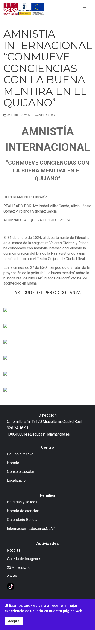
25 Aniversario (18, 568)
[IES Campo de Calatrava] (23, 9)
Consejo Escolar (20, 471)
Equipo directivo (20, 454)
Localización (17, 480)
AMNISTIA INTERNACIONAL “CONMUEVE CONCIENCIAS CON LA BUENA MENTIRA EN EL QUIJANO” (47, 68)
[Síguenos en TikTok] (10, 586)
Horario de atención (23, 511)
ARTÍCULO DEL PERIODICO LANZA (48, 292)
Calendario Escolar (23, 520)
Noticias (13, 550)
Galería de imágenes (24, 559)
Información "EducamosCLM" (31, 528)
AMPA (12, 576)
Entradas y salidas (22, 502)
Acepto (13, 621)
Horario (13, 463)
